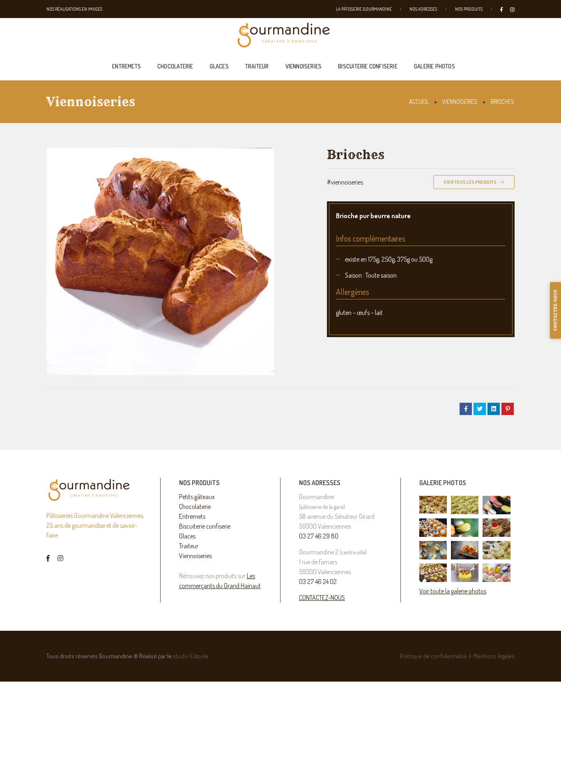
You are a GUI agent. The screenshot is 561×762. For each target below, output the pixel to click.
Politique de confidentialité (433, 656)
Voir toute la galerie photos (452, 591)
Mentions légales (494, 656)
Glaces (219, 66)
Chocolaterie (175, 66)
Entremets (126, 66)
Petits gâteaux (197, 497)
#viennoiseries (345, 182)
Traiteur (257, 66)
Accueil (419, 101)
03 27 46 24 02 (318, 581)
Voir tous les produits (470, 182)
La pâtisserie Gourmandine (364, 9)
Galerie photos (434, 66)
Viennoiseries (303, 66)
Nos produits (469, 9)
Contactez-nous (322, 597)
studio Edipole (191, 656)
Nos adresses (423, 9)
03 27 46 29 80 (318, 536)
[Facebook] (503, 9)
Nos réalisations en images (74, 9)
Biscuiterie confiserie (368, 66)
